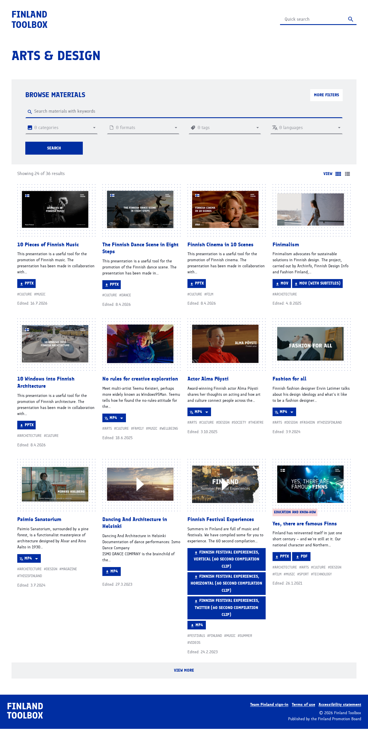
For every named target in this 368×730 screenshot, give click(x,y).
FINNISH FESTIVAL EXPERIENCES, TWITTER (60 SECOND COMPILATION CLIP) (227, 607)
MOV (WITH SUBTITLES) (320, 284)
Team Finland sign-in (269, 704)
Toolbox (29, 19)
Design (223, 422)
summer (246, 636)
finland (215, 636)
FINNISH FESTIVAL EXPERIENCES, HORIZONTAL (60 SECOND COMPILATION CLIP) (226, 583)
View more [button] (194, 673)
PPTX (30, 284)
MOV (285, 284)
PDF (305, 557)
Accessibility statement (340, 704)
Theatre (257, 422)
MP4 (117, 418)
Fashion (308, 422)
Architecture (286, 294)
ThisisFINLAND (330, 422)
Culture (25, 294)
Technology (322, 574)
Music (40, 294)
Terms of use (303, 704)
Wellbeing (170, 429)
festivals (197, 636)
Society (240, 422)
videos (194, 643)
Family (138, 429)
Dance (126, 295)
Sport (304, 574)
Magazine (69, 569)
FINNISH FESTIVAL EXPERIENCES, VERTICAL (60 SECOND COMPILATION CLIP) (226, 559)
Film (209, 294)
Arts (108, 429)
